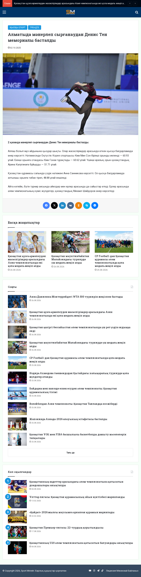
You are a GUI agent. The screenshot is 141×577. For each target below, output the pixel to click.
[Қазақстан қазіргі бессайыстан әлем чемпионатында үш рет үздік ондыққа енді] (17, 332)
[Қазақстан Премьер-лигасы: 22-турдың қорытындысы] (17, 532)
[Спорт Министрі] (70, 12)
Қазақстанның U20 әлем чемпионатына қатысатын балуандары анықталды (81, 543)
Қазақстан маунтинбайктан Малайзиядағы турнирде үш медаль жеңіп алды (70, 259)
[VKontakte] (70, 205)
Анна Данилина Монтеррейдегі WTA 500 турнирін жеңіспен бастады (76, 296)
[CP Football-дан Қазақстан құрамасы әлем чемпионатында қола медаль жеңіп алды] (114, 242)
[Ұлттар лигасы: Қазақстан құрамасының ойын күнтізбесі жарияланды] (17, 501)
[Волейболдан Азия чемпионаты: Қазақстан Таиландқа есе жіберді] (17, 408)
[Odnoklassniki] (78, 205)
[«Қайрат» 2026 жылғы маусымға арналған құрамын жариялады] (17, 517)
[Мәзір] (4, 13)
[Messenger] (94, 205)
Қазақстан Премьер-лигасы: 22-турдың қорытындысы (66, 527)
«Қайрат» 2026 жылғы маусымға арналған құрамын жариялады (72, 512)
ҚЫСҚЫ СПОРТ (17, 27)
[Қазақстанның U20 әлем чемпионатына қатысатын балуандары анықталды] (17, 547)
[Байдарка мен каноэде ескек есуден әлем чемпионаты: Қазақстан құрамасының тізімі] (17, 393)
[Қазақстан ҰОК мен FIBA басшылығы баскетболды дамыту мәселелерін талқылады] (17, 439)
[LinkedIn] (62, 205)
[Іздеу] (136, 13)
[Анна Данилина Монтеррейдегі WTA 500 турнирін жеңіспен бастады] (17, 301)
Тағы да (70, 452)
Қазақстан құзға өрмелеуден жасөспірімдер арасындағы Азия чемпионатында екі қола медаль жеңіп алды (71, 3)
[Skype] (86, 205)
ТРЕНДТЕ (34, 27)
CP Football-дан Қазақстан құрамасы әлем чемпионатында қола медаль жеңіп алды (112, 261)
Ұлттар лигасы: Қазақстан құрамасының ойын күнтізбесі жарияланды (77, 497)
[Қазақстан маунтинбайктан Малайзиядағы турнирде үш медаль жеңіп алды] (70, 242)
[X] (54, 205)
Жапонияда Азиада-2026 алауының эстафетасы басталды (68, 419)
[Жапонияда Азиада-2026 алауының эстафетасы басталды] (17, 423)
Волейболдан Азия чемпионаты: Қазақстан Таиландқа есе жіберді (73, 403)
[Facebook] (46, 205)
